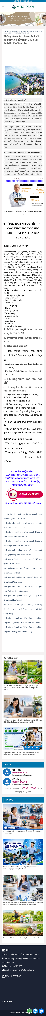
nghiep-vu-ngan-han (34, 32)
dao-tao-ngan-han (19, 32)
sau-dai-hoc (9, 33)
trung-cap (25, 33)
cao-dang (7, 32)
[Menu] (3, 7)
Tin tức (17, 33)
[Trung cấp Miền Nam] (23, 7)
